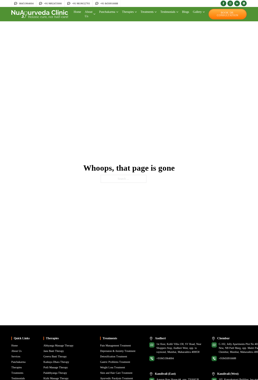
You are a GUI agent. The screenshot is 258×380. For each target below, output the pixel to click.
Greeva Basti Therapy (55, 356)
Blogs (185, 11)
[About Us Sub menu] (94, 14)
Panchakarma (107, 11)
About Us (88, 14)
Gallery (197, 11)
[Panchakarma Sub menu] (117, 12)
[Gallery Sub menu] (204, 12)
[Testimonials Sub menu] (177, 12)
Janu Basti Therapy (53, 351)
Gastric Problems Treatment (115, 362)
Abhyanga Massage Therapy (58, 345)
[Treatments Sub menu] (155, 12)
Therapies (128, 11)
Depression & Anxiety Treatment (117, 351)
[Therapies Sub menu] (136, 12)
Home (77, 11)
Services (15, 356)
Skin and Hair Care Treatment (116, 373)
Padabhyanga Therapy (55, 373)
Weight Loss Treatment (112, 367)
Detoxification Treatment (113, 356)
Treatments (147, 11)
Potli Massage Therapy (55, 367)
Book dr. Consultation (227, 14)
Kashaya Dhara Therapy (56, 362)
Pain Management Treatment (115, 345)
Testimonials (167, 11)
